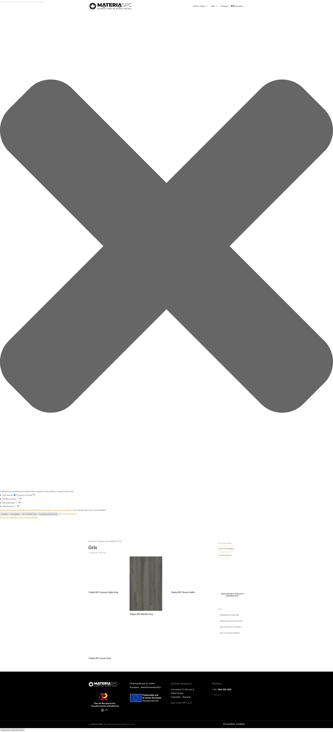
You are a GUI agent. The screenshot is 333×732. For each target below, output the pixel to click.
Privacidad (229, 724)
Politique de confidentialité (23, 517)
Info (213, 6)
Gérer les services (27, 510)
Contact (224, 6)
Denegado (15, 514)
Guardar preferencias (48, 514)
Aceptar (4, 514)
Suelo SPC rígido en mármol (230, 627)
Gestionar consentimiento (12, 730)
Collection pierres (226, 549)
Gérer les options (9, 510)
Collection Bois (225, 555)
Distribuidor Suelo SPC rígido (231, 621)
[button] (166, 247)
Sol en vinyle (199, 6)
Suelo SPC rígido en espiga (230, 633)
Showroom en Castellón (229, 615)
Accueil (91, 541)
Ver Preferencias (29, 514)
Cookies (4, 517)
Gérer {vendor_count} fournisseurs (55, 510)
